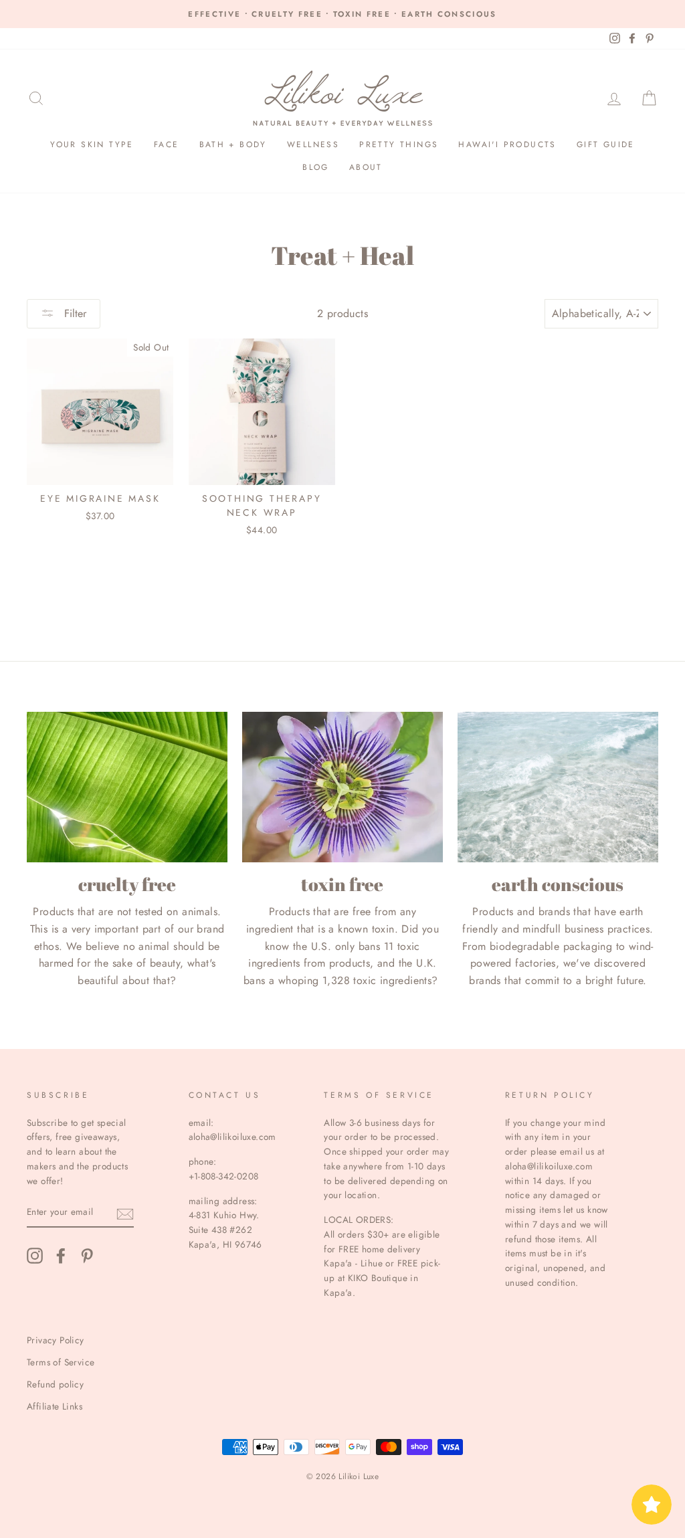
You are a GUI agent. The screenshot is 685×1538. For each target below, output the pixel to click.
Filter (73, 313)
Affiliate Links (54, 1406)
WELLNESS (313, 144)
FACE (166, 144)
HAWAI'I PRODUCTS (507, 144)
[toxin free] (342, 787)
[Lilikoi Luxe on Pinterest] (87, 1256)
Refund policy (55, 1384)
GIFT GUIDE (606, 144)
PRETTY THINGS (398, 144)
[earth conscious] (558, 787)
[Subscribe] (125, 1213)
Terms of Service (60, 1362)
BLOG (315, 167)
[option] (342, 14)
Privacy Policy (55, 1340)
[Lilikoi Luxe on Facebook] (61, 1256)
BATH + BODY (233, 144)
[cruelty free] (127, 787)
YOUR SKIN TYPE (92, 144)
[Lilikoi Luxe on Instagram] (35, 1256)
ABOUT (366, 167)
